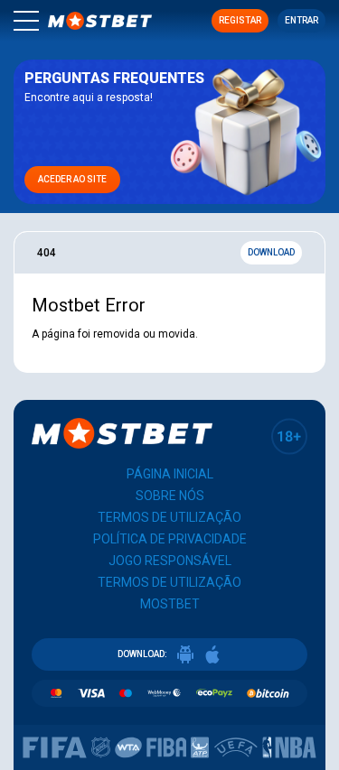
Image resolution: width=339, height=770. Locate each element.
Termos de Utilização (169, 517)
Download (271, 252)
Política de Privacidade (170, 539)
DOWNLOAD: (142, 654)
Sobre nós (170, 495)
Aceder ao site (72, 179)
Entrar (301, 20)
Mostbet (170, 604)
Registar (240, 20)
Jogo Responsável (169, 560)
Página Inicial (170, 474)
